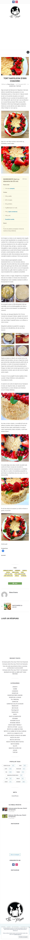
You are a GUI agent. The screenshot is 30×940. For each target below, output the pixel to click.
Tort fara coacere (20, 573)
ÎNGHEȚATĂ (15, 706)
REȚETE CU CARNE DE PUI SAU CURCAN (15, 731)
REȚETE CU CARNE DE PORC (15, 729)
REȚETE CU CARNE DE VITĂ (15, 733)
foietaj (25, 570)
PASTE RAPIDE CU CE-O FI (17, 606)
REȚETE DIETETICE (15, 739)
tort (22, 572)
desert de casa (9, 765)
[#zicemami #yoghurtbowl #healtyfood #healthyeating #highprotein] (23, 839)
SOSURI (15, 750)
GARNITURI (15, 701)
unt (8, 778)
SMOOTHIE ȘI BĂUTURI (15, 748)
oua (8, 772)
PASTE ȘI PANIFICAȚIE (15, 716)
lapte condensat (13, 211)
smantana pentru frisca (14, 775)
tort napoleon (8, 575)
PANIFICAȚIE (15, 712)
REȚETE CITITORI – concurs (15, 727)
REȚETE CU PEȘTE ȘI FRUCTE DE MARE (15, 735)
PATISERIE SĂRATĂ (15, 722)
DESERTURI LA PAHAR (15, 697)
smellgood (15, 572)
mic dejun (20, 768)
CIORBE (15, 689)
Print (25, 179)
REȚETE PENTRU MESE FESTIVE (15, 741)
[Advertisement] (15, 35)
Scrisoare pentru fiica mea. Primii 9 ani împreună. (15, 662)
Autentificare (15, 796)
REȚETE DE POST (15, 737)
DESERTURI (12, 86)
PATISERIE (15, 718)
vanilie (17, 575)
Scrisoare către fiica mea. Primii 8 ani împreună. (15, 664)
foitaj (8, 572)
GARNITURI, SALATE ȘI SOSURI (15, 703)
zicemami (23, 575)
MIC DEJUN (15, 708)
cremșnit (12, 188)
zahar (8, 781)
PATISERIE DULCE (15, 720)
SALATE (15, 746)
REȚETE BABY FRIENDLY (15, 725)
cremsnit (17, 570)
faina (22, 765)
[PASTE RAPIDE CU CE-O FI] (7, 606)
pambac (20, 772)
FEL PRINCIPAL (15, 699)
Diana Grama (10, 84)
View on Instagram (15, 854)
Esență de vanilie (9, 219)
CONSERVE (15, 691)
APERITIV (15, 687)
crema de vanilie (8, 570)
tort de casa (8, 573)
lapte (8, 768)
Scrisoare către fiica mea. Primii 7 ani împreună (15, 670)
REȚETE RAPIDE (15, 744)
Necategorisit (15, 710)
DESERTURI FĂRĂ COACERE (15, 695)
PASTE (15, 714)
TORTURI (18, 86)
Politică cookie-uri (17, 934)
